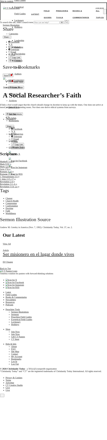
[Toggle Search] (105, 11)
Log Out (12, 134)
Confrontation (12, 206)
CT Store (13, 141)
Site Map (15, 351)
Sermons (15, 314)
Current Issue (14, 94)
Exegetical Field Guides (21, 319)
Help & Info (14, 107)
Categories (13, 34)
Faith (8, 211)
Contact (14, 354)
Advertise (10, 383)
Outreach (18, 60)
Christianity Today (17, 147)
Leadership (19, 40)
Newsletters (11, 300)
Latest (35, 14)
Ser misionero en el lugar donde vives (38, 254)
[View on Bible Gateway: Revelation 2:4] (14, 181)
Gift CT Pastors (18, 337)
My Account (16, 356)
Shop (8, 329)
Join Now (99, 8)
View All (7, 244)
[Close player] (2, 395)
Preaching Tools (13, 309)
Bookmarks (14, 120)
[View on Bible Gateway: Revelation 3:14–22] (18, 186)
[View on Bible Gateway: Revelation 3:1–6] (16, 184)
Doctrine (9, 208)
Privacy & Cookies (14, 378)
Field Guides (11, 295)
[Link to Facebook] (18, 161)
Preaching (18, 47)
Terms (8, 380)
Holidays (18, 27)
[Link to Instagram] (18, 167)
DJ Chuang (8, 262)
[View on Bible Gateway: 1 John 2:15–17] (15, 179)
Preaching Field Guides (21, 317)
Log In (12, 127)
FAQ (13, 349)
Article (6, 250)
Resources (10, 302)
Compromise (11, 203)
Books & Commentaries (16, 297)
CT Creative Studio (14, 385)
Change (9, 198)
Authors (17, 74)
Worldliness (11, 213)
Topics (17, 67)
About (14, 346)
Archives (13, 100)
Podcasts (9, 305)
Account (12, 114)
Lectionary (19, 20)
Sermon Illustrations (20, 312)
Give (8, 388)
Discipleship (19, 54)
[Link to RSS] (16, 174)
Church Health (12, 201)
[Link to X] (14, 154)
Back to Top (5, 268)
